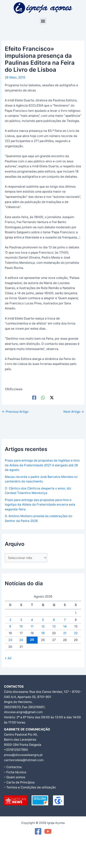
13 (54, 626)
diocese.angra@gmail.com (23, 712)
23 (10, 640)
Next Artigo (73, 411)
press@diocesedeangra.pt (23, 755)
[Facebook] (34, 397)
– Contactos (13, 767)
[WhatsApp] (43, 397)
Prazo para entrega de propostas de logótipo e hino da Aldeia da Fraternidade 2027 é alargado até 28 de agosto (42, 465)
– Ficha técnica (15, 772)
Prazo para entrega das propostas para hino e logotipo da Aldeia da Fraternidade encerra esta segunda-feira (40, 504)
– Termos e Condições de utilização (30, 787)
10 (21, 626)
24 (21, 640)
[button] (43, 21)
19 (43, 633)
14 (65, 626)
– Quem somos (14, 777)
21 (64, 633)
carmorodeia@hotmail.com (23, 760)
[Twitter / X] (52, 397)
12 (43, 626)
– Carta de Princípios (19, 782)
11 (32, 626)
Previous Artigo (15, 411)
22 (76, 633)
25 (32, 640)
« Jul (8, 658)
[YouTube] (48, 831)
